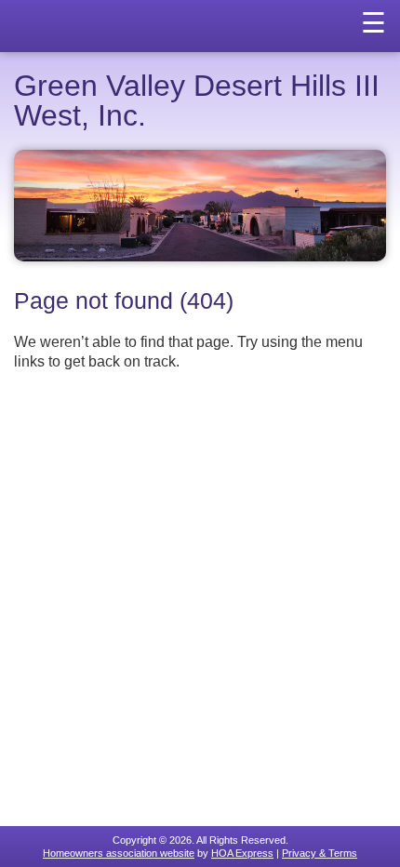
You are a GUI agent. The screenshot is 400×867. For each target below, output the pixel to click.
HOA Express (242, 853)
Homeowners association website (118, 853)
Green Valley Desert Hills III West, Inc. (197, 100)
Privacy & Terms (319, 853)
